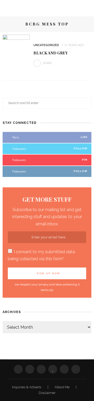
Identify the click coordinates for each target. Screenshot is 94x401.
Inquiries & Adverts (27, 387)
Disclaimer (47, 393)
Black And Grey (50, 52)
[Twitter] (29, 369)
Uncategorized (46, 45)
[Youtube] (75, 369)
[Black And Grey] (16, 54)
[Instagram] (64, 369)
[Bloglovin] (52, 369)
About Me (62, 387)
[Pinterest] (41, 369)
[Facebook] (18, 369)
